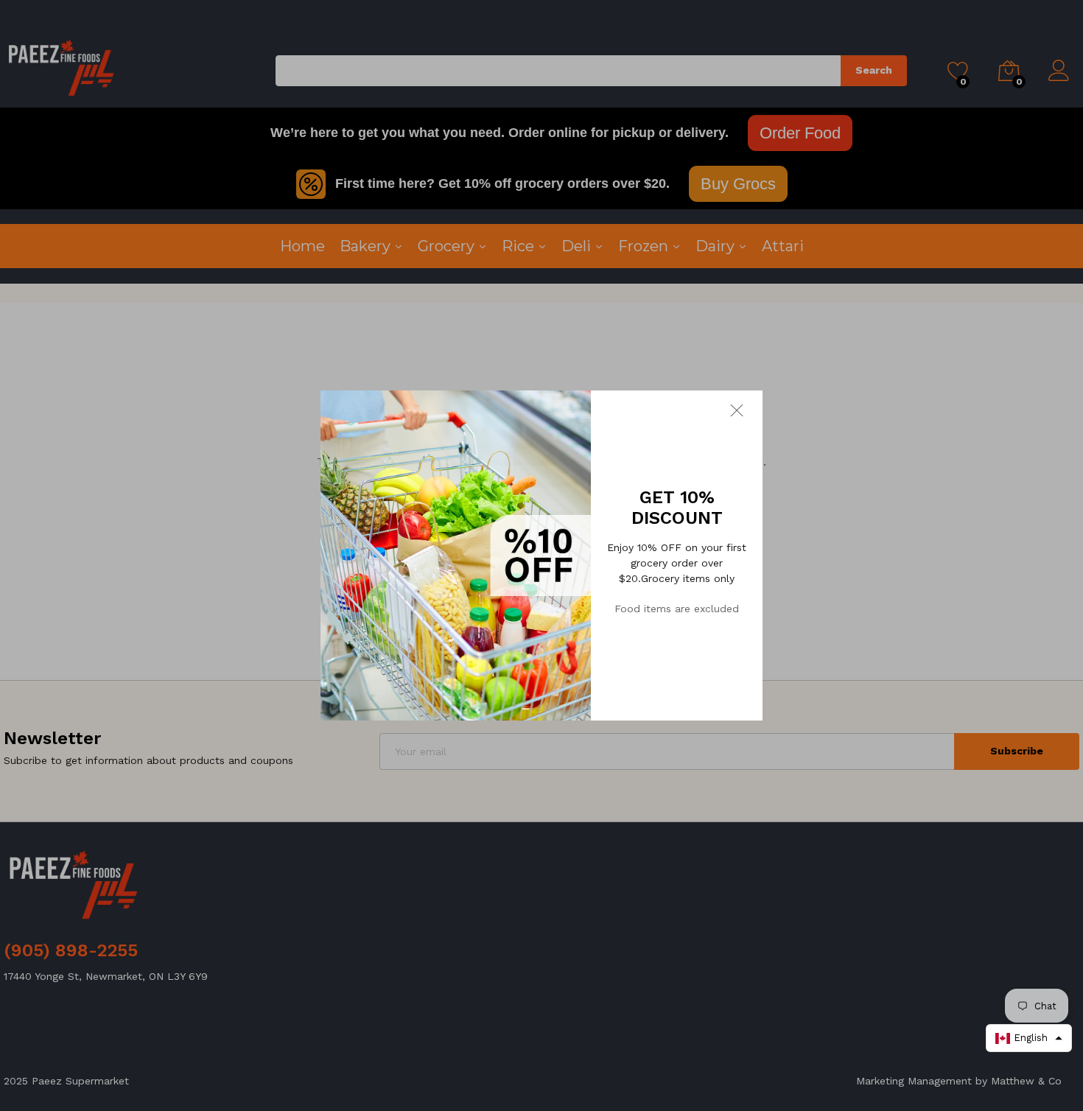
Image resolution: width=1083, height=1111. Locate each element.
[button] (1028, 1038)
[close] (746, 409)
